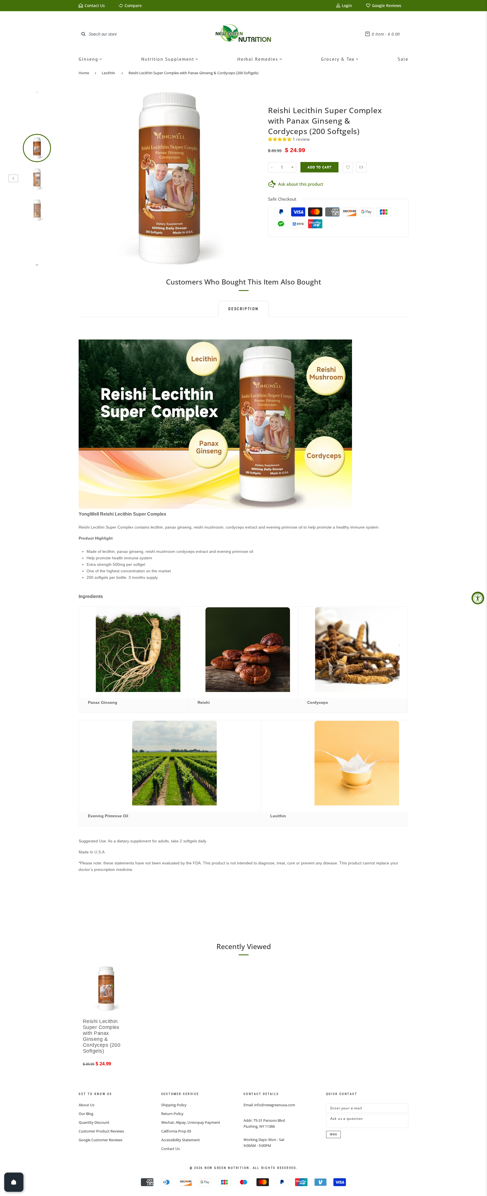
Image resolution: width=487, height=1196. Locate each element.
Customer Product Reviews (101, 1131)
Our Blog (86, 1113)
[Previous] (86, 178)
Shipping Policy (174, 1104)
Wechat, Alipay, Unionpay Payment (190, 1122)
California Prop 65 (176, 1131)
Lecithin (108, 72)
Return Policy (172, 1113)
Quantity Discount (94, 1122)
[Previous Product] (13, 178)
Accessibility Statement (180, 1139)
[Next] (251, 178)
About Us (86, 1104)
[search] (83, 34)
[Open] (13, 1182)
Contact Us (170, 1148)
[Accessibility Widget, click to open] (477, 598)
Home (84, 72)
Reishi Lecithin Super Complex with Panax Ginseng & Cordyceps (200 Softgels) (193, 72)
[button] (280, 139)
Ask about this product (300, 184)
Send (333, 1134)
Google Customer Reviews (100, 1139)
